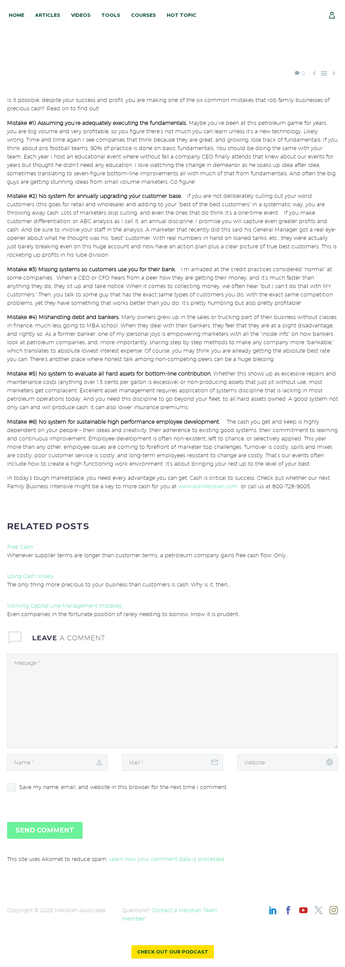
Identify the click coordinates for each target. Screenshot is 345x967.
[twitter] (318, 910)
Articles (47, 15)
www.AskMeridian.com (208, 486)
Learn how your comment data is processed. (167, 859)
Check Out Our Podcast (172, 952)
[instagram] (334, 910)
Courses (143, 15)
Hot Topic (181, 15)
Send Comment (44, 830)
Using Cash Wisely (30, 576)
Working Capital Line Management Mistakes (64, 606)
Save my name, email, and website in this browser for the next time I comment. (123, 787)
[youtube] (303, 910)
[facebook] (288, 910)
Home (16, 15)
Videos (81, 15)
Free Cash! (20, 547)
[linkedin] (273, 910)
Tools (110, 15)
